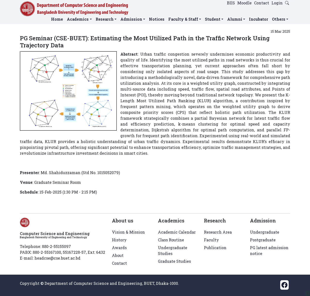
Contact (261, 2)
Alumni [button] (234, 19)
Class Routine (171, 239)
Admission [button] (131, 19)
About (118, 255)
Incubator (258, 19)
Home (57, 19)
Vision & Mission (128, 232)
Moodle (244, 2)
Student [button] (212, 19)
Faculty (211, 239)
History (119, 239)
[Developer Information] (307, 293)
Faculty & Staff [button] (183, 19)
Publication (215, 247)
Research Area (218, 232)
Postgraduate (263, 239)
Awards (119, 247)
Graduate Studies (174, 261)
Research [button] (105, 19)
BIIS (231, 2)
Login (277, 2)
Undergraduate (264, 232)
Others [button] (278, 19)
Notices (156, 19)
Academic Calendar (177, 232)
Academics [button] (78, 19)
